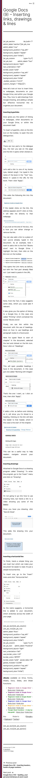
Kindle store (20, 690)
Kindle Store (28, 712)
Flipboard (8, 719)
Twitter (16, 719)
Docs (12, 751)
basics (5, 504)
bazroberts (7, 749)
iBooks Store (11, 703)
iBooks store (11, 690)
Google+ (29, 716)
